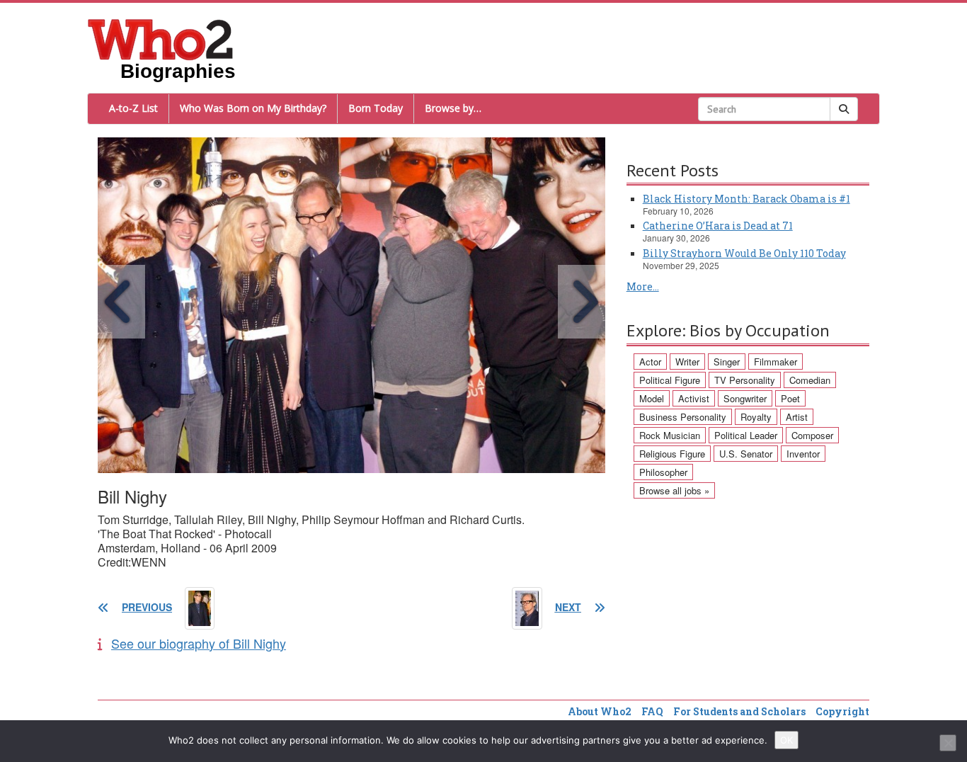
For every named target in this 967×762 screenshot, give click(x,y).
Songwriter (745, 398)
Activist (693, 398)
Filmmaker (775, 361)
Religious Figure (672, 453)
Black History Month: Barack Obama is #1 (746, 198)
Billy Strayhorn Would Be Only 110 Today (744, 253)
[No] (947, 742)
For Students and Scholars (739, 711)
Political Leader (745, 435)
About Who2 (599, 711)
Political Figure (669, 380)
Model (651, 398)
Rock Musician (669, 435)
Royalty (756, 416)
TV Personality (744, 380)
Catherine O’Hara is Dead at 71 (718, 225)
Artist (797, 416)
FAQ (652, 711)
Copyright (842, 711)
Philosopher (663, 472)
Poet (790, 398)
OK (786, 740)
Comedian (809, 380)
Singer (727, 361)
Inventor (803, 453)
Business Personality (682, 416)
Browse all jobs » (674, 490)
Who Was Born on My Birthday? (253, 108)
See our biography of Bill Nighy (198, 643)
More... (642, 286)
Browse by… (453, 108)
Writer (687, 361)
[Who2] (160, 38)
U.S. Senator (745, 453)
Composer (812, 435)
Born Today (375, 108)
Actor (650, 361)
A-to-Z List (133, 108)
